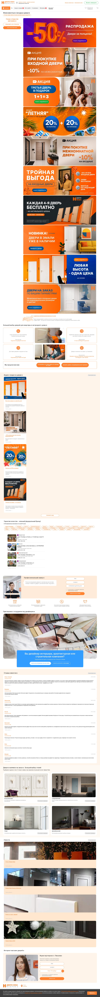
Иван (6, 734)
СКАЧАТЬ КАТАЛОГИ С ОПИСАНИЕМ (61, 663)
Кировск (91, 526)
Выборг (69, 529)
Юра (6, 744)
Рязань (7, 529)
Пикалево (51, 8)
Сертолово (14, 529)
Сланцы (22, 529)
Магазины (43, 8)
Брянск (26, 526)
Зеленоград (75, 526)
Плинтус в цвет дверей (11, 914)
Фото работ (28, 8)
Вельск (44, 526)
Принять (92, 993)
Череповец (86, 529)
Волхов (51, 526)
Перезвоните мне (78, 2)
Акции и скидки (18, 8)
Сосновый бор (47, 529)
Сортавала (30, 529)
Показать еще (50, 515)
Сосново (38, 529)
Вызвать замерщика (91, 2)
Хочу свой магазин (12, 27)
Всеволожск (59, 526)
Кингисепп (83, 526)
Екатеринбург (77, 529)
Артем (6, 711)
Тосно (55, 529)
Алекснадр (7, 700)
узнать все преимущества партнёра (40, 663)
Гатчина (67, 526)
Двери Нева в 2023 (10, 940)
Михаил (6, 754)
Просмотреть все (92, 375)
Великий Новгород (35, 526)
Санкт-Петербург (9, 526)
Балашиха (19, 526)
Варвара (7, 689)
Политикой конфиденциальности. (69, 991)
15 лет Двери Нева (10, 861)
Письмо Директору (69, 2)
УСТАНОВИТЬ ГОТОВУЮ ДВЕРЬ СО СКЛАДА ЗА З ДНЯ (48, 365)
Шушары (62, 529)
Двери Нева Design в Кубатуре (13, 888)
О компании (35, 8)
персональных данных (73, 590)
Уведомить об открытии (12, 24)
